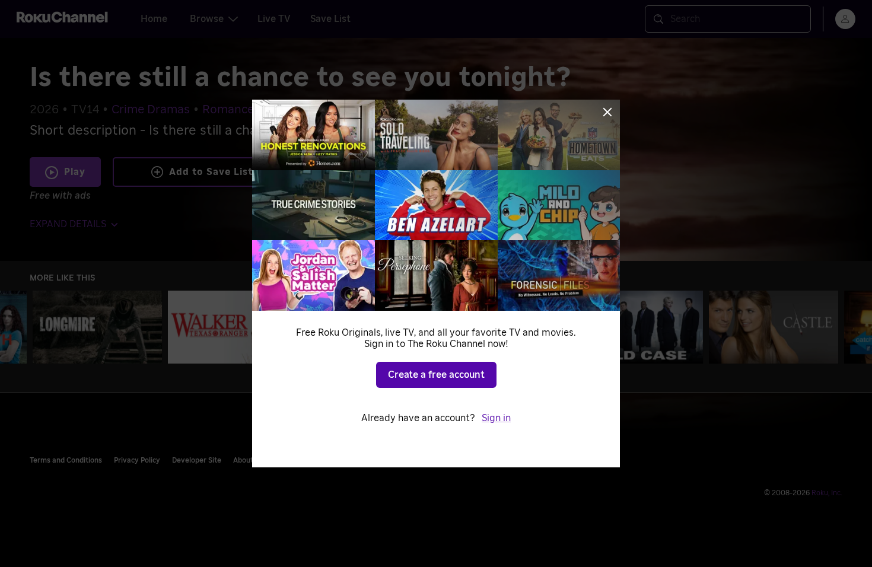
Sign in (496, 418)
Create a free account (436, 375)
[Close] (607, 112)
